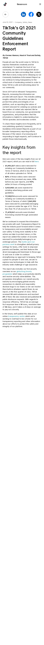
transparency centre (16, 316)
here (37, 161)
